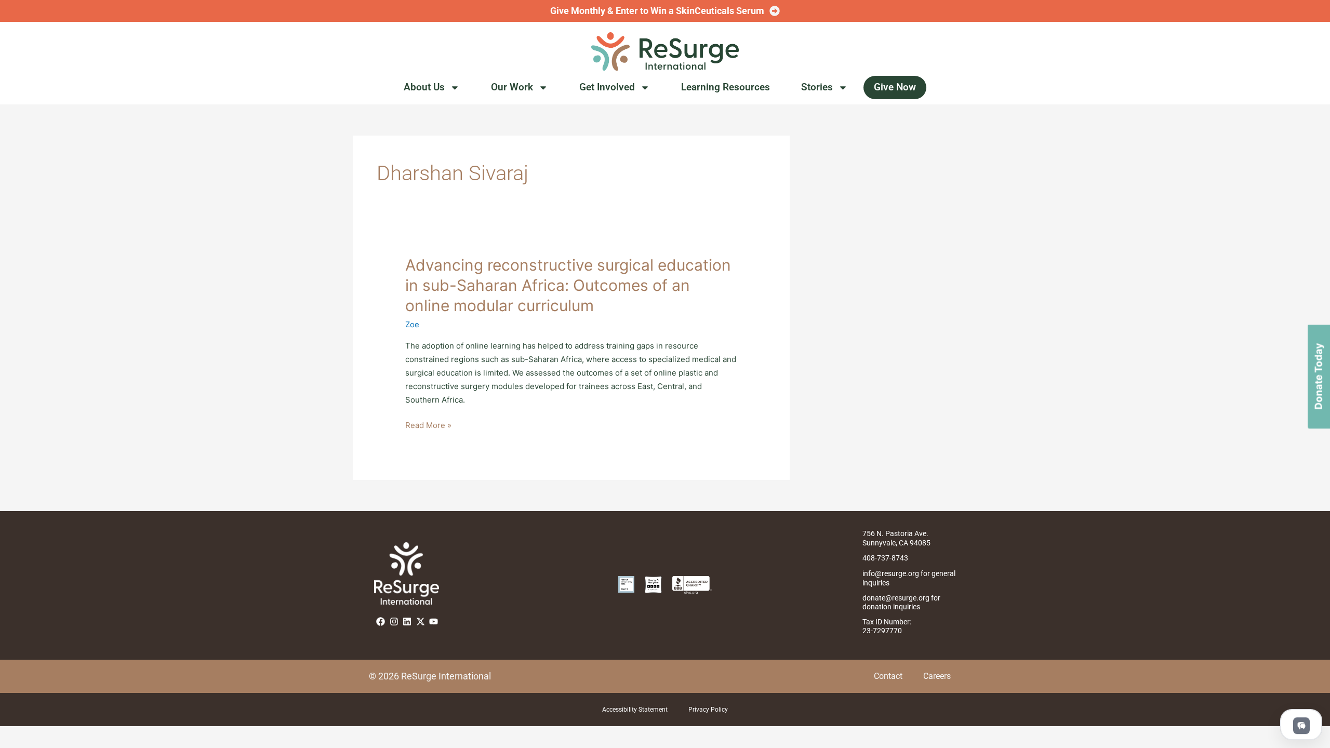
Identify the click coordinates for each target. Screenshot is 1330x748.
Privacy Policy (708, 709)
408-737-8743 (885, 558)
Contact (888, 676)
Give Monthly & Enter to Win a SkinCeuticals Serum (657, 10)
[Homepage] (665, 51)
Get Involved (607, 87)
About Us (424, 87)
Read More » (428, 425)
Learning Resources (725, 87)
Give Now (895, 87)
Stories (817, 87)
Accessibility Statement (635, 709)
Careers (937, 676)
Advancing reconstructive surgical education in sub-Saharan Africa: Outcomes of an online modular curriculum (568, 285)
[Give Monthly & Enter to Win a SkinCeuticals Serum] (774, 11)
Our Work (512, 87)
